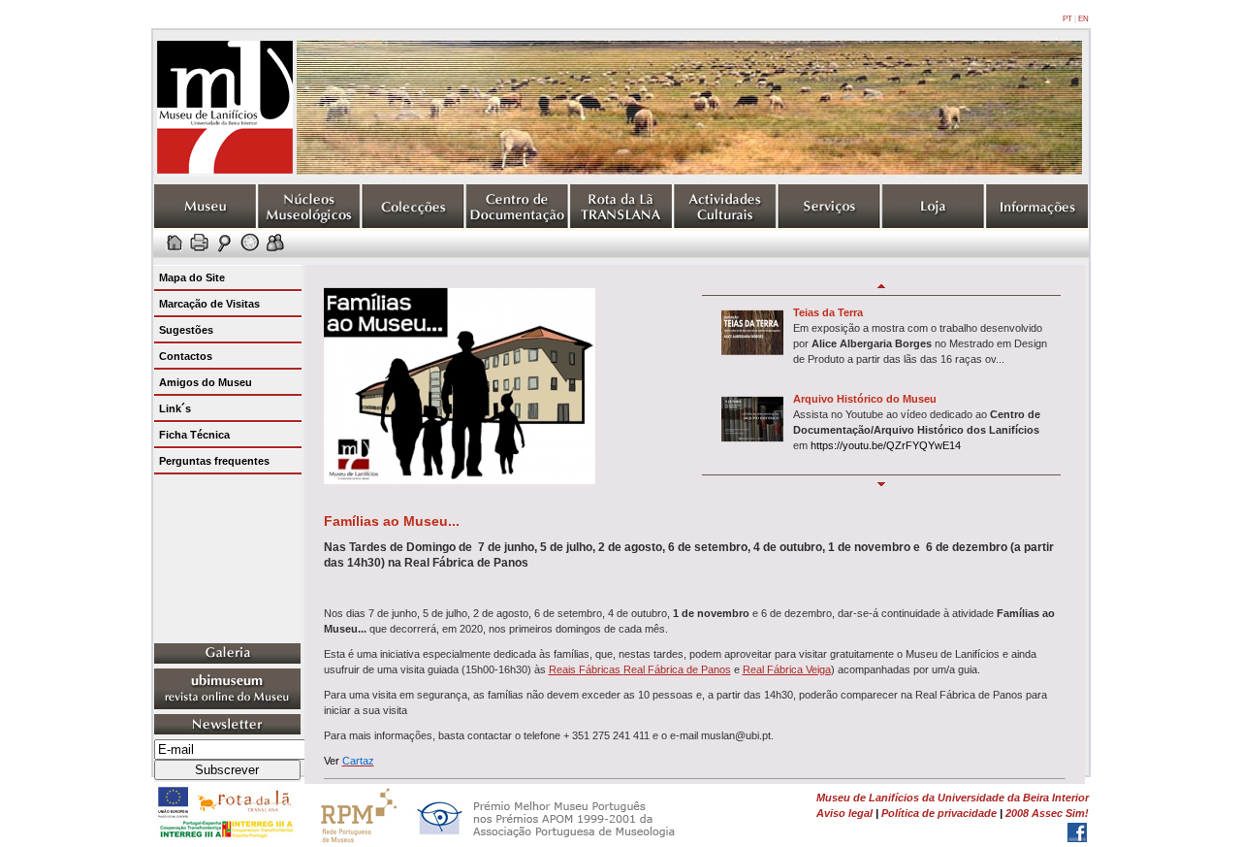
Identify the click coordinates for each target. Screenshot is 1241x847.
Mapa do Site (192, 277)
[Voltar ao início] (225, 173)
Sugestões (186, 330)
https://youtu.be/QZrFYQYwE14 (886, 445)
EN (1083, 19)
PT (1067, 19)
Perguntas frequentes (214, 461)
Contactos (185, 356)
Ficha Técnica (194, 434)
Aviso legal (844, 813)
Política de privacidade (939, 813)
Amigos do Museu (205, 382)
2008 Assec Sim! (1047, 813)
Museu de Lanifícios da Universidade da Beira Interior (952, 797)
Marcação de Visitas (209, 303)
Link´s (175, 408)
